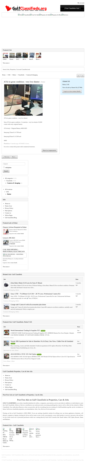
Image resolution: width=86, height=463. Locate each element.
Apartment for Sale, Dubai (10, 350)
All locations (8, 189)
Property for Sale (45, 15)
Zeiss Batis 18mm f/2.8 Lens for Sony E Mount (26, 283)
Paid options (8, 210)
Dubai (14, 75)
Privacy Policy (9, 208)
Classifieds (27, 15)
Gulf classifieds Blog (11, 217)
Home (4, 75)
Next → (14, 157)
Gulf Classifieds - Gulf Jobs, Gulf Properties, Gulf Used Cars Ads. (21, 460)
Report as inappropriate (49, 150)
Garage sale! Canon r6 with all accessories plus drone (28, 304)
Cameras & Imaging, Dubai (11, 290)
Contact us (8, 213)
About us (7, 203)
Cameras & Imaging (32, 75)
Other (13, 361)
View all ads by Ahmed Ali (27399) (72, 87)
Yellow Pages (8, 215)
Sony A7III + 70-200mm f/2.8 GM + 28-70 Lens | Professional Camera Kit (35, 294)
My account (81, 3)
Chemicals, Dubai (8, 337)
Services (65, 15)
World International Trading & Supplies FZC (25, 330)
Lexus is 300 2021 (9, 238)
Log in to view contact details (72, 91)
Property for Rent (57, 15)
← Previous (6, 157)
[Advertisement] (43, 32)
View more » (6, 63)
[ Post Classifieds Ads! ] (72, 8)
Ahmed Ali (66, 81)
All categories (9, 178)
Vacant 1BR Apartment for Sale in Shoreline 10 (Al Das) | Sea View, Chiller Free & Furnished (42, 341)
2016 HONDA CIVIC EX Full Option (23, 354)
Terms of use (8, 206)
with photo (8, 167)
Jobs (21, 15)
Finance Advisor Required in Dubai (14, 227)
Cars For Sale (35, 15)
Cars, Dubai (6, 361)
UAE (9, 75)
